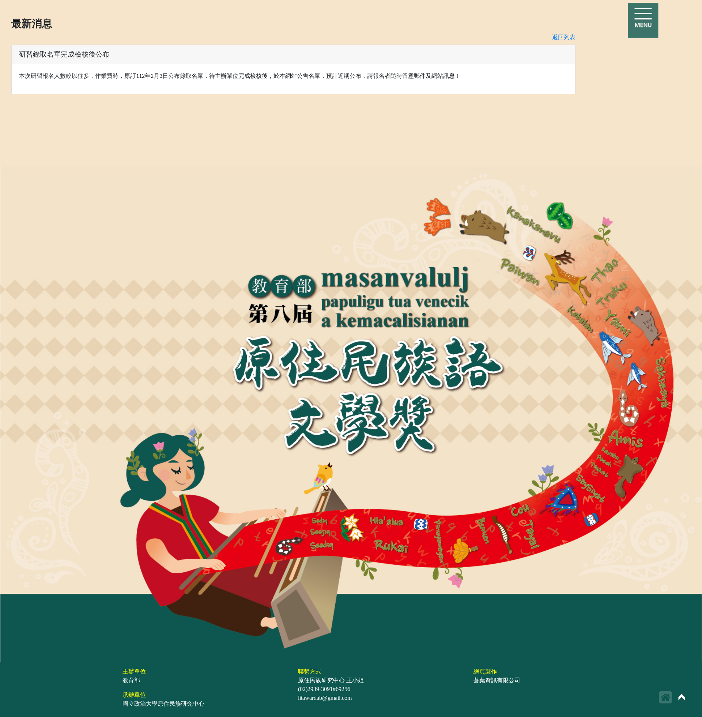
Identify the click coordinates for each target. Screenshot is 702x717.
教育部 (131, 680)
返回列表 (563, 37)
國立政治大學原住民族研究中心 (163, 704)
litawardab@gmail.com (325, 698)
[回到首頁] (665, 697)
